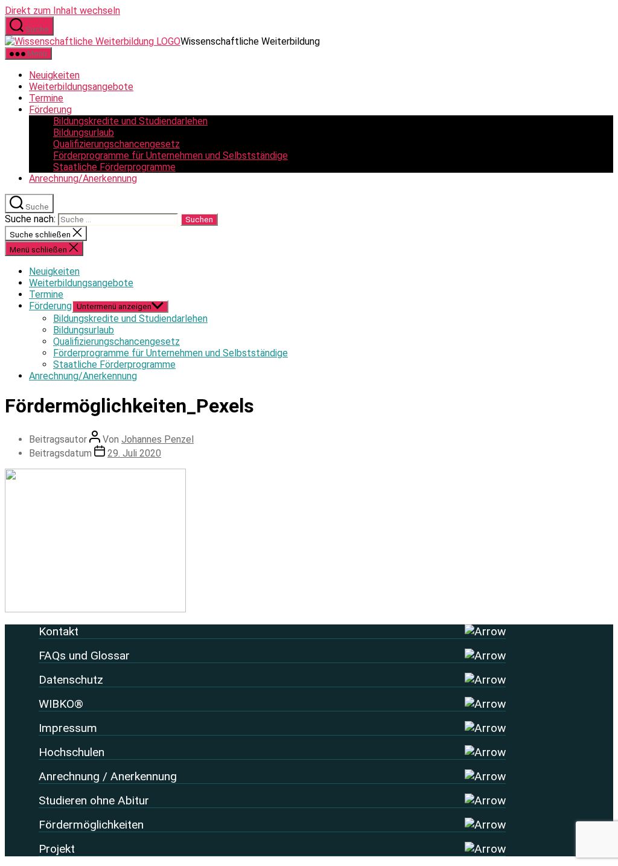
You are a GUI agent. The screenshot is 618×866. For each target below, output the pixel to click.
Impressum (68, 728)
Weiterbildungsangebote (81, 86)
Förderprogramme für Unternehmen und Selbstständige (170, 155)
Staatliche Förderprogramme (114, 167)
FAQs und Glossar (84, 655)
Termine (46, 98)
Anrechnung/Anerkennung (83, 178)
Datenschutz (71, 680)
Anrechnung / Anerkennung (108, 776)
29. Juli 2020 (134, 453)
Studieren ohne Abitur (94, 800)
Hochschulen (71, 752)
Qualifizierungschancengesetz (116, 144)
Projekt (57, 849)
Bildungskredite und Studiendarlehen (130, 121)
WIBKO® (61, 704)
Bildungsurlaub (83, 132)
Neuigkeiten (54, 75)
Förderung (50, 109)
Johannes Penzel (157, 439)
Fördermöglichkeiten (91, 825)
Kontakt (58, 631)
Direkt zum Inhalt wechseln (62, 10)
